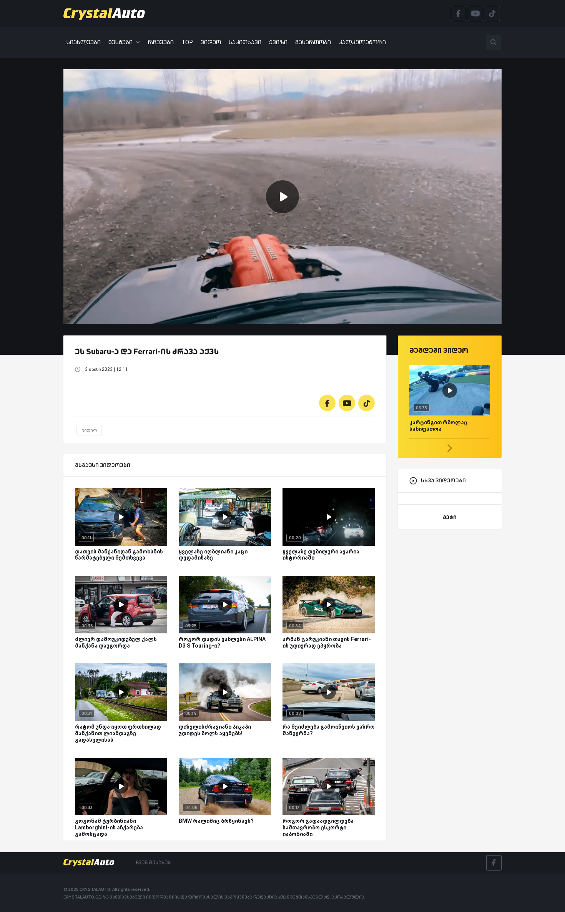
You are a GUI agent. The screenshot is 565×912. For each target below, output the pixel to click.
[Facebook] (327, 403)
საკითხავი (245, 42)
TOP (187, 42)
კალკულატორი (362, 42)
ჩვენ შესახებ (153, 862)
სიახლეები (83, 42)
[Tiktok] (366, 403)
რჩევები (161, 42)
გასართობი (313, 42)
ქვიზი (278, 42)
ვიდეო (211, 42)
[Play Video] (282, 196)
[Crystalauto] (106, 13)
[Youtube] (347, 403)
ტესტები (120, 42)
